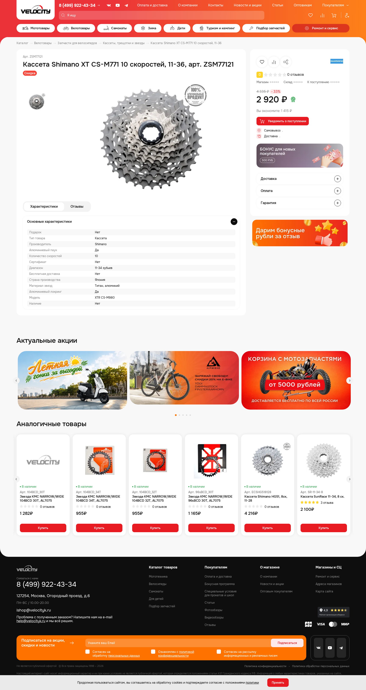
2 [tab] (179, 415)
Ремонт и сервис (328, 576)
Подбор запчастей (162, 606)
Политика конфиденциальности (265, 666)
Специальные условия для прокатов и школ (220, 593)
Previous (16, 380)
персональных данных (124, 656)
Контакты (215, 5)
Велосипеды (157, 584)
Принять (278, 682)
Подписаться (287, 643)
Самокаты (156, 591)
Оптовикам (303, 5)
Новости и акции (248, 5)
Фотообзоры (213, 610)
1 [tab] (176, 415)
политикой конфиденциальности (176, 654)
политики (252, 682)
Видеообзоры (214, 617)
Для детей (156, 599)
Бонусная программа (220, 584)
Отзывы (77, 206)
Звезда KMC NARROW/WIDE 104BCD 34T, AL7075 (98, 499)
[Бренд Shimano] (336, 62)
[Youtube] (118, 5)
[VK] (109, 5)
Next (349, 380)
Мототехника (158, 576)
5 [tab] (190, 415)
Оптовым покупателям (276, 591)
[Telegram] (126, 5)
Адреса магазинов (329, 584)
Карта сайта (324, 591)
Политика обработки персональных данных (320, 666)
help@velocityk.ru (31, 621)
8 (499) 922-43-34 (77, 5)
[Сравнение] (322, 15)
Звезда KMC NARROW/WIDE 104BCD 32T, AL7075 (154, 499)
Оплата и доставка (152, 5)
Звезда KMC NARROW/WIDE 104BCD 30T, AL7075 (42, 499)
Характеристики (44, 206)
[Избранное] (310, 15)
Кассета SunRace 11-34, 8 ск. (322, 497)
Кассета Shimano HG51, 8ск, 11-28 (265, 499)
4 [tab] (186, 415)
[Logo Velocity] (36, 10)
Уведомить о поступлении (287, 121)
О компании (188, 5)
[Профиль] (345, 15)
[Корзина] (334, 15)
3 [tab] (183, 415)
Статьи (277, 5)
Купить (43, 528)
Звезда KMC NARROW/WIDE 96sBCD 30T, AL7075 (210, 499)
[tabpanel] (72, 380)
